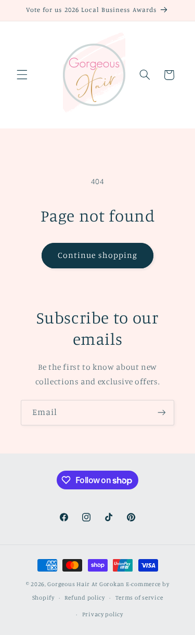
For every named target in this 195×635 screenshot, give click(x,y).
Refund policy (84, 597)
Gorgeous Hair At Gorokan (85, 584)
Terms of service (139, 597)
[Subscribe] (162, 412)
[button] (22, 75)
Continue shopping (97, 255)
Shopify (43, 597)
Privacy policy (102, 614)
